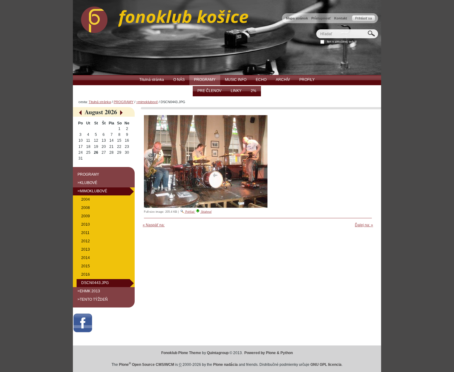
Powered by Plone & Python (268, 353)
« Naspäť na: (154, 225)
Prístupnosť (321, 18)
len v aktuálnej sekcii (341, 41)
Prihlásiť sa (363, 18)
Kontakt (340, 18)
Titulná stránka (100, 102)
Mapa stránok (297, 18)
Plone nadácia (225, 364)
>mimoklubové (147, 102)
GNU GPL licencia (326, 364)
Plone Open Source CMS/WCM (146, 364)
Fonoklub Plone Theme (181, 353)
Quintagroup (218, 353)
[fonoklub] (160, 18)
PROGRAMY (123, 102)
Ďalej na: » (364, 225)
